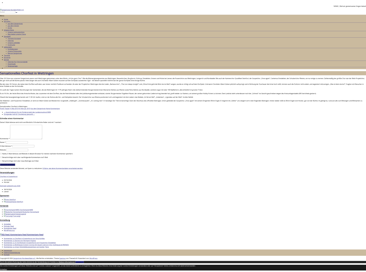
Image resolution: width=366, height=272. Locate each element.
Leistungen (8, 47)
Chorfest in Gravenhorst (8, 176)
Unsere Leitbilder (14, 43)
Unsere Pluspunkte (14, 51)
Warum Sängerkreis (15, 53)
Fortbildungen (13, 49)
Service (6, 60)
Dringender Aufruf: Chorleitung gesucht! (19, 114)
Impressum (8, 250)
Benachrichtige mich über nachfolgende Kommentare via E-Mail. (25, 157)
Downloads (12, 64)
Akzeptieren (79, 262)
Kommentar (5, 139)
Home (6, 19)
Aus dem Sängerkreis (38, 109)
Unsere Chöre (9, 30)
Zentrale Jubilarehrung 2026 (10, 186)
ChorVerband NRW (26, 210)
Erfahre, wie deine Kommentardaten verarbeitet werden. (63, 168)
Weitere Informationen (67, 262)
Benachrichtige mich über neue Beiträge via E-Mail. (20, 161)
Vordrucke (11, 45)
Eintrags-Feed (9, 226)
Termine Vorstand (14, 38)
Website (3, 150)
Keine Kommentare (53, 109)
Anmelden (7, 224)
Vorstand (7, 36)
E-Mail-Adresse (6, 146)
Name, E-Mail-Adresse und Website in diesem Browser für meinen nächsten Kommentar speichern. (37, 154)
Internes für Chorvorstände (17, 62)
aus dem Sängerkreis (15, 24)
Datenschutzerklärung (12, 253)
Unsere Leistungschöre (16, 32)
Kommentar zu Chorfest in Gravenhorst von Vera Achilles (24, 238)
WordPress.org (9, 230)
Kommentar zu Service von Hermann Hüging (20, 241)
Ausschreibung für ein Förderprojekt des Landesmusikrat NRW (27, 112)
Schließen (3, 269)
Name (3, 142)
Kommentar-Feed (10, 228)
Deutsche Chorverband (30, 212)
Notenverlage (13, 66)
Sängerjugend (20, 214)
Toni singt (16, 216)
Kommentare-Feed (35, 234)
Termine (7, 55)
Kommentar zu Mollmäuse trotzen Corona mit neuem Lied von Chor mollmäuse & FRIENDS (36, 245)
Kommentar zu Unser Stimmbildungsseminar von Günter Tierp (26, 247)
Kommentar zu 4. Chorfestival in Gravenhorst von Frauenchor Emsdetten (30, 243)
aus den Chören (13, 26)
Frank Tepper (5, 109)
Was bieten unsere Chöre (17, 34)
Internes (11, 41)
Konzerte (7, 57)
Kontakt (7, 255)
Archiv (10, 28)
